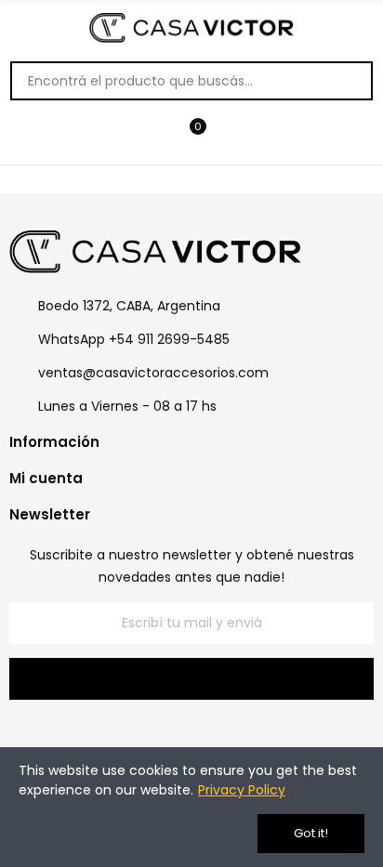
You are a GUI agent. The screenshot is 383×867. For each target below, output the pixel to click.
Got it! (311, 833)
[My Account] (229, 135)
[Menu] (153, 136)
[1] (191, 679)
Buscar (348, 80)
